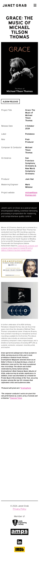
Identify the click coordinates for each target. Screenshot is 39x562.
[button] (35, 5)
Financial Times (16, 398)
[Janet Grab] (14, 5)
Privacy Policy (19, 508)
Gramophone (26, 388)
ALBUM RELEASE (10, 101)
